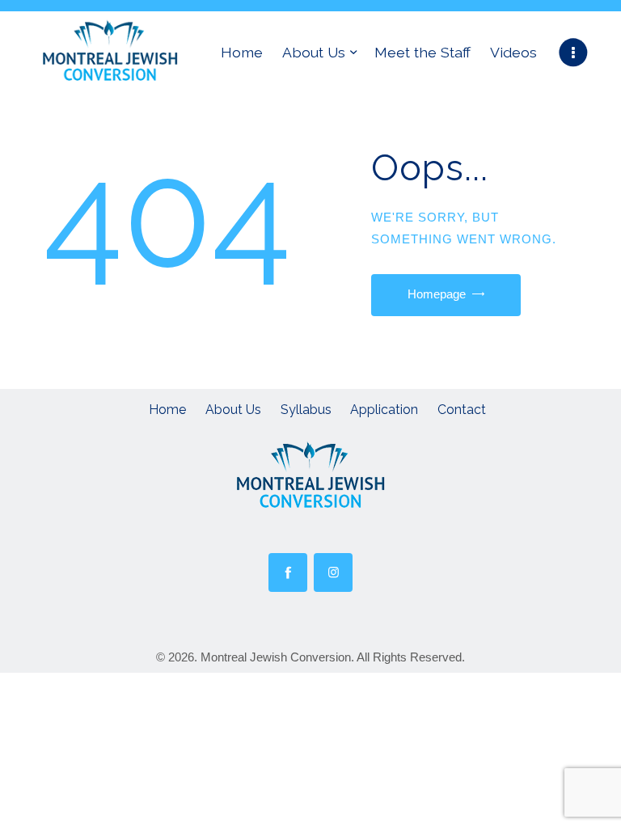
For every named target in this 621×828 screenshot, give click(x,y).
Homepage (437, 294)
